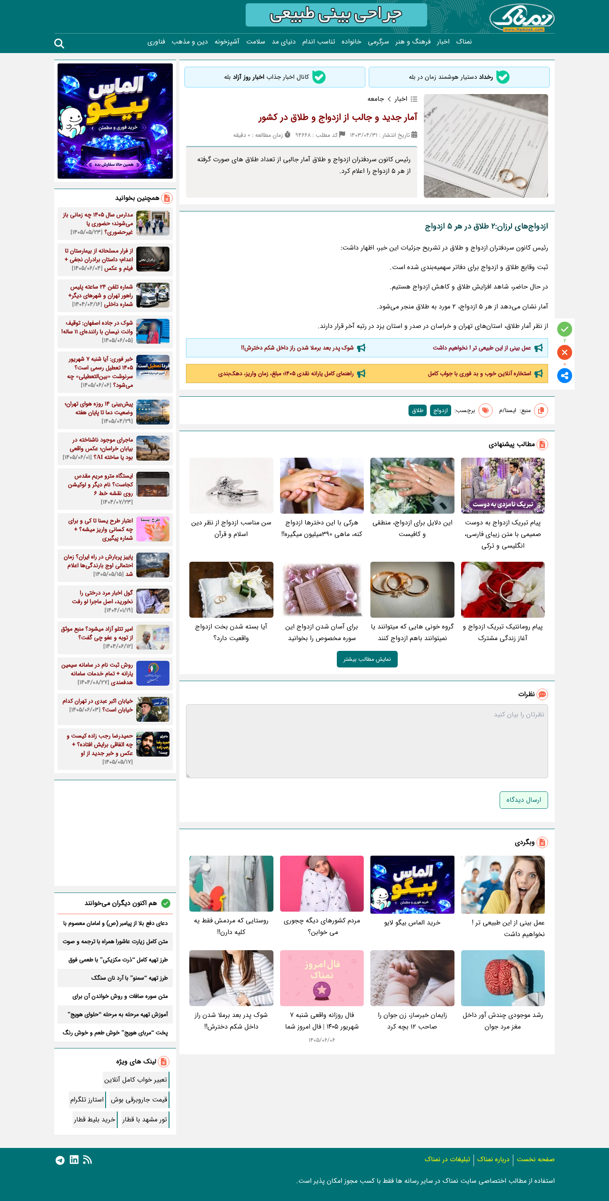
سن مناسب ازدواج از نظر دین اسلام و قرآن (231, 528)
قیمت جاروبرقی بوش (139, 1099)
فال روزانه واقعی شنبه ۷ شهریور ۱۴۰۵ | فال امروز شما (322, 1021)
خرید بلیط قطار (94, 1119)
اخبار (443, 42)
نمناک (464, 42)
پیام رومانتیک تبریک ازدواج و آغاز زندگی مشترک (503, 632)
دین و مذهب (190, 42)
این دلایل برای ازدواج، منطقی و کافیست (412, 528)
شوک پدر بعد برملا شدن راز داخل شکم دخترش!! (297, 348)
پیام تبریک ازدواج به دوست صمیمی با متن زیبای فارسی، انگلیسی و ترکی (502, 534)
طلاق (417, 410)
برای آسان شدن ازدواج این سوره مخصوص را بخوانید (321, 632)
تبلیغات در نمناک (447, 1159)
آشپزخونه (227, 42)
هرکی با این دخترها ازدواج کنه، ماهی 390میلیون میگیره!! (321, 528)
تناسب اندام (318, 42)
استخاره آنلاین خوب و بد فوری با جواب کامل (479, 373)
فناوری (156, 42)
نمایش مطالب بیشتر (367, 659)
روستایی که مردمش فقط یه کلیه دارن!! (231, 926)
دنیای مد (284, 42)
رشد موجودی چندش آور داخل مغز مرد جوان (503, 1021)
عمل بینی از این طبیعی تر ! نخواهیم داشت (482, 348)
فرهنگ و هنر (413, 42)
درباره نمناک (493, 1159)
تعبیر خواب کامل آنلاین (135, 1080)
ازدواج (440, 410)
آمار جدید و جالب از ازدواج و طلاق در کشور (338, 117)
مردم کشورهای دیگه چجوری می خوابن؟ (322, 926)
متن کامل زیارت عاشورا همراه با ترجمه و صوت (115, 941)
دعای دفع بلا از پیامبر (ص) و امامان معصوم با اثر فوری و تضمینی (115, 923)
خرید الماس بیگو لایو (412, 922)
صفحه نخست (536, 1159)
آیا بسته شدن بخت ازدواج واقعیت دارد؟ (231, 632)
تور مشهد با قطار (145, 1119)
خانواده (351, 42)
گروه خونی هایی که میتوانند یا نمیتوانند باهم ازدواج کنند (412, 632)
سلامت (255, 42)
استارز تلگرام (87, 1099)
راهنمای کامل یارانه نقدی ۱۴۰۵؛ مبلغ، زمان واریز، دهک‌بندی (286, 373)
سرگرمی (378, 42)
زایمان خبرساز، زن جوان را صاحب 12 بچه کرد (412, 1021)
